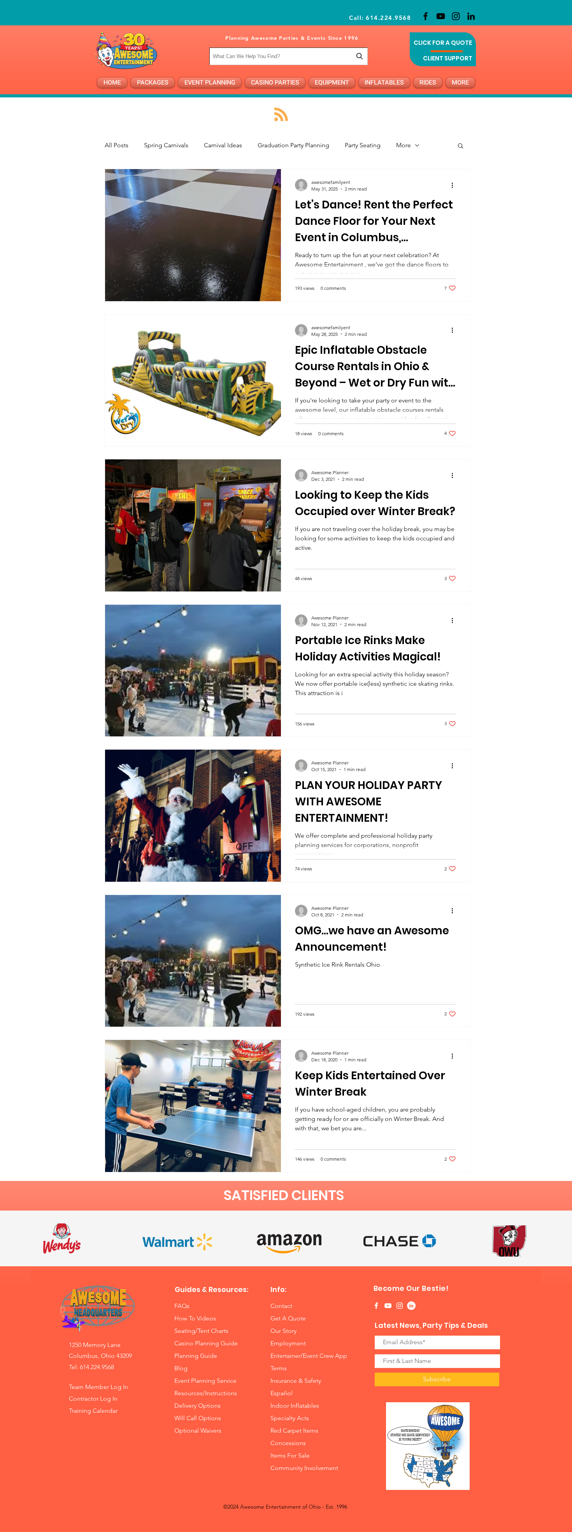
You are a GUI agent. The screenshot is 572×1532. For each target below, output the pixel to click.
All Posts (116, 145)
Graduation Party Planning (293, 145)
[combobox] (288, 56)
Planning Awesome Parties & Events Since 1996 (291, 38)
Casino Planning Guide (206, 1343)
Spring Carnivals (166, 145)
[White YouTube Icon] (388, 1305)
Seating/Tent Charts (201, 1330)
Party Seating (363, 145)
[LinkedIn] (471, 16)
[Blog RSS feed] (281, 115)
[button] (460, 146)
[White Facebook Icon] (376, 1305)
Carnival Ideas (223, 145)
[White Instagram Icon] (399, 1305)
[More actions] (455, 185)
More (403, 145)
